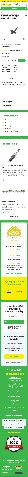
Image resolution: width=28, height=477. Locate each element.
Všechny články (14, 216)
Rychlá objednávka (11, 132)
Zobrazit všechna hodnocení (14, 273)
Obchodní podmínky (12, 120)
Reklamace (8, 129)
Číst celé (4, 180)
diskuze (12, 78)
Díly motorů (6, 13)
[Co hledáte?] (13, 5)
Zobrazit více (6, 46)
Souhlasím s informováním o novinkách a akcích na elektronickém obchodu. (14, 327)
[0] (16, 5)
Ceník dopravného (11, 123)
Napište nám (14, 356)
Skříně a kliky (13, 13)
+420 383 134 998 (14, 374)
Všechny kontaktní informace (14, 362)
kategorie (14, 8)
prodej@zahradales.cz (15, 380)
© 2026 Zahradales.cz (10, 460)
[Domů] (1, 12)
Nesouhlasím (19, 473)
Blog (14, 411)
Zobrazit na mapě (13, 391)
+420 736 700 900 (15, 378)
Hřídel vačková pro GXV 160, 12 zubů (9, 14)
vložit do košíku (21, 60)
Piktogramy (15, 401)
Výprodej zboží (7, 105)
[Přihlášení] (23, 5)
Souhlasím (18, 466)
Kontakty (8, 126)
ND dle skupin (14, 404)
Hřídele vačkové (20, 13)
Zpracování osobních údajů (14, 407)
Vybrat (18, 469)
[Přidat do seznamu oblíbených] (4, 39)
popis (3, 78)
